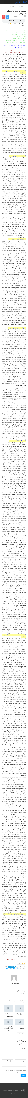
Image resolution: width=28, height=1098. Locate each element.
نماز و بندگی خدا (7, 992)
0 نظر (22, 25)
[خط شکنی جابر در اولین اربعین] (19, 1022)
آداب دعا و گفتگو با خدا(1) (19, 993)
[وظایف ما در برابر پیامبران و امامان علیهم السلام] (8, 1008)
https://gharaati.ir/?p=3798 (12, 968)
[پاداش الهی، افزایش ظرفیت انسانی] (19, 1008)
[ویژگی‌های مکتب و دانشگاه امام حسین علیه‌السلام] (8, 1022)
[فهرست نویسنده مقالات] (14, 978)
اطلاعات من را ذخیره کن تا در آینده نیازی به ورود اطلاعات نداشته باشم (16, 1071)
